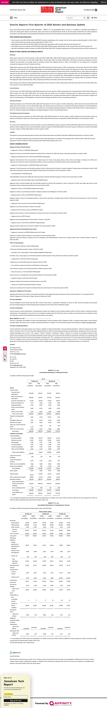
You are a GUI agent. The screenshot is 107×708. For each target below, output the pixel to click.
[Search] (84, 17)
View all (103, 2)
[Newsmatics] (5, 359)
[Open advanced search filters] (88, 17)
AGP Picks (4, 2)
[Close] (28, 676)
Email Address (9, 694)
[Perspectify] (5, 352)
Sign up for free (15, 700)
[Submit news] (5, 348)
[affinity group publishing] (5, 356)
